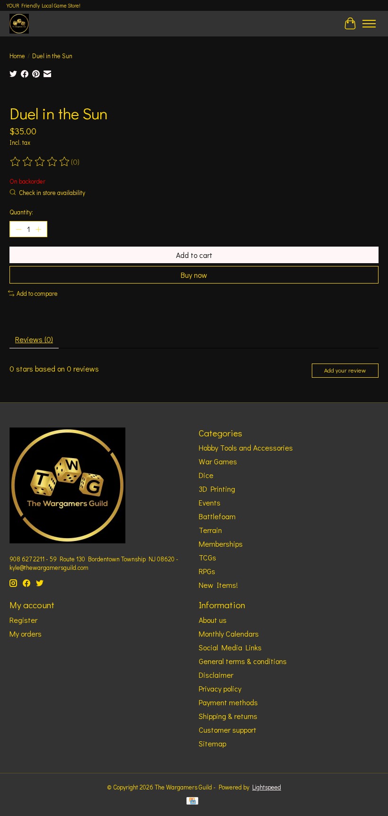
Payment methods (228, 702)
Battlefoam (217, 516)
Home (17, 56)
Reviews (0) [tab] (34, 339)
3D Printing (217, 489)
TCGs (207, 557)
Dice (206, 475)
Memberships (221, 544)
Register (23, 620)
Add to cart (194, 255)
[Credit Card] (192, 802)
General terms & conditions (243, 661)
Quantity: (21, 212)
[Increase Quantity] (38, 229)
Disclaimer (216, 675)
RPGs (207, 571)
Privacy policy (220, 688)
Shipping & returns (228, 716)
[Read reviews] (40, 162)
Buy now (194, 275)
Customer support (227, 730)
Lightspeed (266, 787)
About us (213, 620)
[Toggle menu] (369, 23)
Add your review (345, 370)
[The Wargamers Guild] (19, 23)
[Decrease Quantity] (18, 229)
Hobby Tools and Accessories (246, 447)
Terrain (210, 530)
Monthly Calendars (229, 634)
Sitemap (212, 743)
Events (209, 502)
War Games (218, 461)
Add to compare (37, 293)
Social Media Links (230, 647)
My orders (25, 634)
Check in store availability (52, 192)
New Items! (218, 585)
